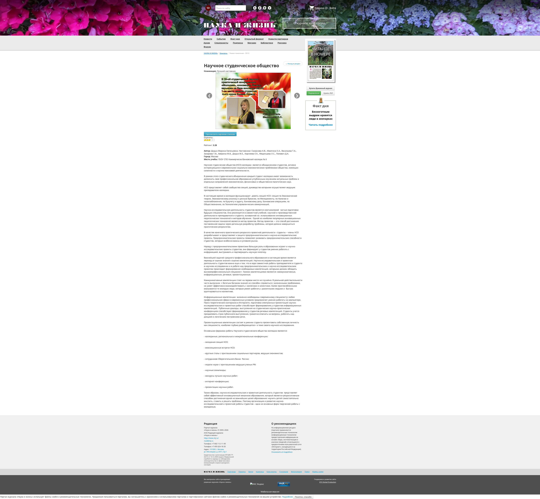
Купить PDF (328, 93)
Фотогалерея (296, 471)
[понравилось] (211, 140)
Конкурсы (260, 471)
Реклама (282, 42)
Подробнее (287, 496)
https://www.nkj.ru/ (211, 438)
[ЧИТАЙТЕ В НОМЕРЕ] (321, 33)
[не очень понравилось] (209, 140)
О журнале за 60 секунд (309, 23)
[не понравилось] (207, 140)
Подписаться (313, 93)
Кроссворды (272, 471)
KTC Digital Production (327, 482)
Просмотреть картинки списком (220, 134)
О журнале (283, 471)
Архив (207, 42)
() (321, 7)
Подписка (238, 42)
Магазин (252, 42)
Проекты (242, 471)
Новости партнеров (278, 39)
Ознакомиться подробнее (281, 452)
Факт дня (235, 39)
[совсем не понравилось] (205, 140)
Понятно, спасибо (303, 496)
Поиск (307, 471)
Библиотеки (267, 42)
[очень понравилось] (213, 140)
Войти (332, 7)
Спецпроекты (221, 42)
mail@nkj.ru (208, 441)
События (221, 39)
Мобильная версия (270, 491)
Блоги (250, 471)
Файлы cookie (317, 471)
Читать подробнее (321, 124)
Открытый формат (254, 39)
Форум (207, 46)
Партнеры (231, 471)
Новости (208, 39)
